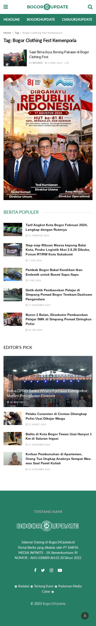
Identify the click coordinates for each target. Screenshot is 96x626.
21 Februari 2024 (38, 235)
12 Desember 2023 (39, 469)
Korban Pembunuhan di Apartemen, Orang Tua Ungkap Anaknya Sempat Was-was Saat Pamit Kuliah (59, 458)
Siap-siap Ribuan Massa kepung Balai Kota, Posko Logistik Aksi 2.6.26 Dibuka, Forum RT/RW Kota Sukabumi (58, 249)
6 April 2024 (54, 63)
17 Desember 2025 (39, 305)
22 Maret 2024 (37, 424)
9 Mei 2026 (34, 280)
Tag (17, 32)
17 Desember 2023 (39, 445)
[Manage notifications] (85, 615)
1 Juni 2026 (35, 260)
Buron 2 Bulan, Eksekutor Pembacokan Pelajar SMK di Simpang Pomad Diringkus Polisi (59, 319)
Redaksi (37, 63)
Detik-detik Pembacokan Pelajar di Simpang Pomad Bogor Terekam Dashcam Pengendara (59, 294)
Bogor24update (41, 19)
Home (7, 32)
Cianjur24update (77, 19)
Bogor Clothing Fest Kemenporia (42, 32)
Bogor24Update (54, 604)
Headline (11, 19)
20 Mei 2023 (35, 330)
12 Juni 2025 (17, 402)
